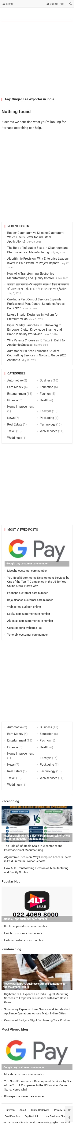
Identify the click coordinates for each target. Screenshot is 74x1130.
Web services (48, 431)
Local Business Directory (56, 1116)
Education (46, 387)
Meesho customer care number (27, 570)
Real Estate (14, 424)
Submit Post (56, 3)
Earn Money (15, 387)
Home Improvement (20, 406)
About (23, 1110)
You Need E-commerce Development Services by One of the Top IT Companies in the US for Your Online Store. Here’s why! (38, 582)
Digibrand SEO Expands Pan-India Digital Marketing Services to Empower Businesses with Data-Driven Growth (36, 998)
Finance (12, 400)
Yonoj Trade (64, 1122)
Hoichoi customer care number (24, 933)
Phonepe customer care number (27, 593)
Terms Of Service (40, 1110)
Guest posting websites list (24, 628)
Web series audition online (24, 606)
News (11, 418)
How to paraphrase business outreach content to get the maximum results (34, 985)
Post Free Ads (12, 1116)
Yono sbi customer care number (27, 634)
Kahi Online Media (26, 1122)
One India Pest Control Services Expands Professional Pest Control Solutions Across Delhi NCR (36, 304)
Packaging (47, 418)
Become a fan (67, 14)
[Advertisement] (37, 60)
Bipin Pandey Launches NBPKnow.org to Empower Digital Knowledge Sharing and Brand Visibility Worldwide (34, 329)
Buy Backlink (32, 1116)
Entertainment (16, 394)
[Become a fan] (69, 1117)
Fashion (45, 394)
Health (44, 400)
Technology (47, 424)
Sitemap (10, 1110)
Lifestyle (45, 411)
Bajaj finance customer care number (30, 600)
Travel (11, 431)
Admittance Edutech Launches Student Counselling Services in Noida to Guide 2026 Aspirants (36, 355)
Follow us (55, 14)
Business (46, 380)
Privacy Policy (61, 1110)
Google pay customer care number (27, 563)
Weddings (13, 438)
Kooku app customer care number (28, 613)
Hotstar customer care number (23, 940)
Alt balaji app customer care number (30, 621)
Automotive (15, 380)
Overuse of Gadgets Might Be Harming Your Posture (37, 1020)
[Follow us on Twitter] (69, 1110)
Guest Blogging (46, 1122)
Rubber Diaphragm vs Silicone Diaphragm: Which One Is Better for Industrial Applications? (35, 237)
